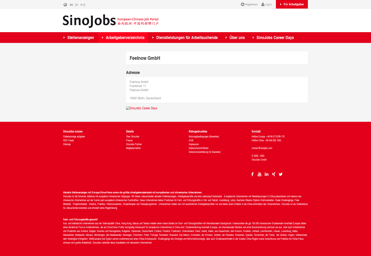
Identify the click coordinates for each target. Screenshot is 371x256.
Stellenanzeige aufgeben (74, 136)
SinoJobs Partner (134, 144)
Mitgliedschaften (133, 148)
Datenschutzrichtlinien (198, 148)
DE (71, 5)
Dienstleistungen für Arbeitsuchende (187, 37)
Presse (129, 140)
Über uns (237, 37)
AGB (191, 140)
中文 (83, 5)
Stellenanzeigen (80, 37)
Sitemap (67, 144)
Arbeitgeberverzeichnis (125, 37)
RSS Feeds (68, 140)
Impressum (194, 144)
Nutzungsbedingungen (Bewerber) (204, 136)
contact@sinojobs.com (262, 148)
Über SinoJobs (132, 136)
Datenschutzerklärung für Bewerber (204, 152)
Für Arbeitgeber (294, 4)
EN (76, 5)
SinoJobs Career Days (275, 37)
